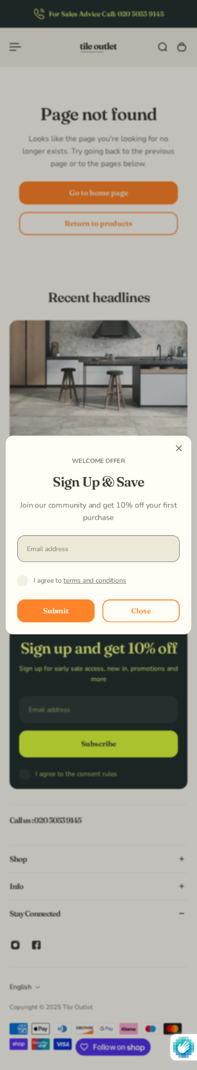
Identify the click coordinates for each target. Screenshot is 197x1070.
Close (141, 610)
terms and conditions (95, 580)
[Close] (178, 448)
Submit (56, 610)
